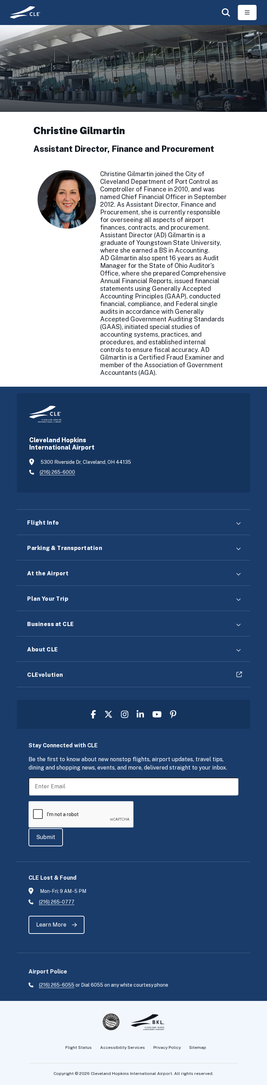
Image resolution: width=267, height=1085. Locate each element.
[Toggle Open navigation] (247, 12)
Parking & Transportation (64, 548)
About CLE (42, 649)
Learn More (51, 924)
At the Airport (47, 573)
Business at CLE (50, 624)
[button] (226, 12)
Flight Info (43, 522)
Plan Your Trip (47, 598)
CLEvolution (45, 675)
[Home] (22, 12)
